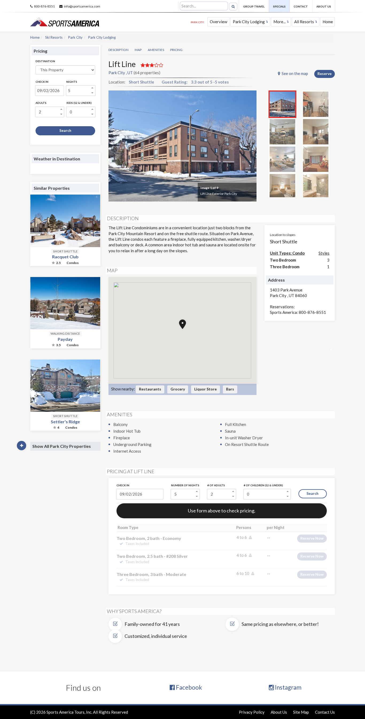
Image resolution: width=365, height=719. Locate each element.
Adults (41, 102)
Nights (71, 81)
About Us (323, 6)
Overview (218, 21)
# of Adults (216, 485)
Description (118, 50)
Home (328, 21)
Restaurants (150, 389)
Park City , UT (120, 72)
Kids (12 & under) (79, 102)
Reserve (324, 73)
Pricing (176, 50)
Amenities (156, 50)
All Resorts (304, 21)
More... (279, 21)
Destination (45, 61)
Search (65, 130)
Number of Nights (185, 485)
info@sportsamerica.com (82, 6)
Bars (230, 389)
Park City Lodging (249, 21)
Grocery (177, 389)
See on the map (295, 73)
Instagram (287, 687)
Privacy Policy (252, 712)
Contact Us (325, 712)
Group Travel (254, 6)
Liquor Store (205, 389)
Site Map (301, 712)
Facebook (188, 687)
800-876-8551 (44, 6)
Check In (42, 81)
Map (138, 50)
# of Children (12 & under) (263, 485)
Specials (279, 6)
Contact (301, 6)
